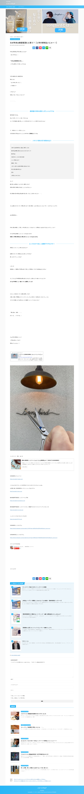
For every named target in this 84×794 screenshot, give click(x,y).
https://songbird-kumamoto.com (17, 500)
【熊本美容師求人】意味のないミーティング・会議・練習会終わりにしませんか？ (41, 614)
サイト (12, 690)
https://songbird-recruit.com (16, 510)
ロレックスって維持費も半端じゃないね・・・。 (32, 727)
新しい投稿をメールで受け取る (18, 698)
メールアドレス (14, 684)
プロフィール (25, 641)
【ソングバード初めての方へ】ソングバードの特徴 (34, 587)
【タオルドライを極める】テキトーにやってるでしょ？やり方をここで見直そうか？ (32, 781)
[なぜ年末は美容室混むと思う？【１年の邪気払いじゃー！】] (43, 47)
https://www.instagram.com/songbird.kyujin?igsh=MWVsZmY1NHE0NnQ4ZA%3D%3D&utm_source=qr (33, 537)
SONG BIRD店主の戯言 (10, 6)
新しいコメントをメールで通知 (18, 695)
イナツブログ (10, 4)
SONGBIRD (42, 790)
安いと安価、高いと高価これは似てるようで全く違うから (34, 767)
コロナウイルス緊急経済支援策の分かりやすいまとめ (33, 713)
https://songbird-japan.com (16, 479)
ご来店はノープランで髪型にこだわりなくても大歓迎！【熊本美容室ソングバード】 (42, 600)
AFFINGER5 (54, 792)
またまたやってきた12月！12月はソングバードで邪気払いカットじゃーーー (39, 740)
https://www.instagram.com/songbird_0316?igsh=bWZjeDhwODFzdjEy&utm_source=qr (30, 528)
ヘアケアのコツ (21, 6)
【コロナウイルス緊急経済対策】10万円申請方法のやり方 (34, 754)
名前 (12, 679)
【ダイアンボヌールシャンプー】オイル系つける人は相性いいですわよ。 (30, 779)
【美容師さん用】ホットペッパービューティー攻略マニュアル (37, 627)
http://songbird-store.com (16, 491)
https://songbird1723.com (16, 519)
